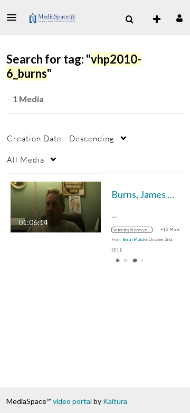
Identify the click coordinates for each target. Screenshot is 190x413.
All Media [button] (25, 159)
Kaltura (115, 401)
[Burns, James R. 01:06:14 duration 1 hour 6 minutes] (56, 205)
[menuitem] (129, 19)
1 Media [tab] (28, 99)
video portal (72, 401)
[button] (14, 17)
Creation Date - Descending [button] (61, 138)
